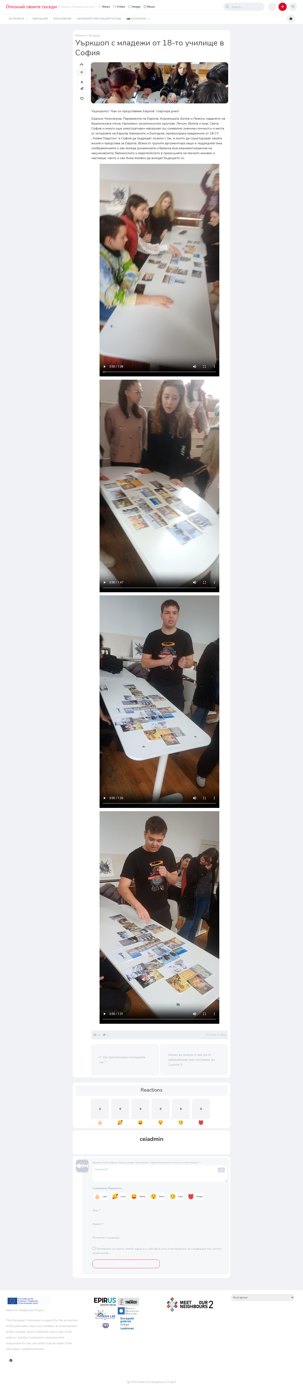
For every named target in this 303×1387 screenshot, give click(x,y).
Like (105, 1196)
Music (151, 7)
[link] (82, 98)
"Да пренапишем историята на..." (122, 1059)
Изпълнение (62, 18)
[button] (282, 7)
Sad (180, 1196)
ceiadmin (151, 1139)
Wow (161, 1196)
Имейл (98, 1224)
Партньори (40, 18)
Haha (142, 1196)
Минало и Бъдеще (87, 35)
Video (121, 7)
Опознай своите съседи (31, 7)
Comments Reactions (107, 1188)
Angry (199, 1196)
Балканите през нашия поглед (99, 18)
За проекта (16, 18)
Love (123, 1196)
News (106, 7)
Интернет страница (106, 1238)
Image (136, 7)
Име (96, 1210)
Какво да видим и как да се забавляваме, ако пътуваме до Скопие (191, 1060)
